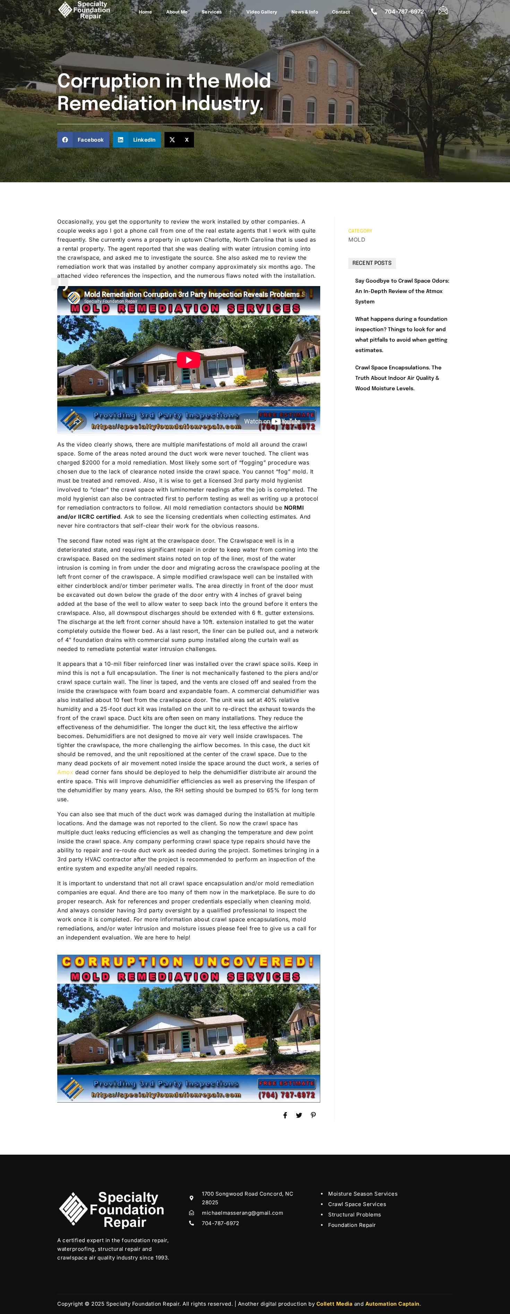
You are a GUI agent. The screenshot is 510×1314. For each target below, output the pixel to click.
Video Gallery (261, 12)
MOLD (356, 239)
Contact (341, 12)
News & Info (304, 12)
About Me (177, 12)
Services (212, 12)
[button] (83, 140)
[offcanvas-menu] (443, 9)
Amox (65, 772)
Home (145, 12)
